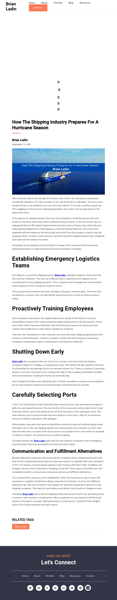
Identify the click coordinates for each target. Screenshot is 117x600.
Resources (85, 3)
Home (32, 3)
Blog (71, 3)
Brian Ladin (11, 6)
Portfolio (58, 3)
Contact (38, 8)
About (44, 3)
